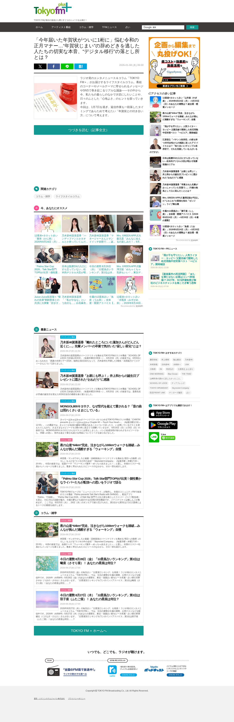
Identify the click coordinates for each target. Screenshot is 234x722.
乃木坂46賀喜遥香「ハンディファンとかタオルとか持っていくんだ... (75, 238)
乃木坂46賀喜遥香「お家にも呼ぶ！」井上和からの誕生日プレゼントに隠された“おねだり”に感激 (180, 174)
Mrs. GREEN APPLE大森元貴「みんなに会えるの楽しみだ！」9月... (129, 238)
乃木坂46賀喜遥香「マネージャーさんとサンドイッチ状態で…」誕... (102, 238)
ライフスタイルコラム (68, 196)
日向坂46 (165, 364)
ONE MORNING (157, 374)
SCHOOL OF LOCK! (158, 383)
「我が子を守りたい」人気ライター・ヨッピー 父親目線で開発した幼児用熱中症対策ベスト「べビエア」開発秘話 (180, 129)
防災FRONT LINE (157, 393)
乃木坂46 (189, 360)
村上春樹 (165, 360)
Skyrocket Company (180, 388)
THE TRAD (186, 374)
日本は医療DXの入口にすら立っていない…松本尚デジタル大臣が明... (75, 269)
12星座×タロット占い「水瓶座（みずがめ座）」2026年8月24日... (130, 299)
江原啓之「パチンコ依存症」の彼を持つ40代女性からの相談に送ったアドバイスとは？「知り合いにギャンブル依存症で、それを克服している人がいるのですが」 (174, 145)
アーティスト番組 (61, 27)
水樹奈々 (177, 364)
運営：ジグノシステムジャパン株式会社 (49, 699)
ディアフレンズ (178, 383)
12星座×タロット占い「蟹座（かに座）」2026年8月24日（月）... (47, 238)
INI (161, 369)
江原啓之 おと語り (185, 369)
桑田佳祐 (153, 360)
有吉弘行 (170, 369)
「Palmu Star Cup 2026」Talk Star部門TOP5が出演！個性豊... (47, 269)
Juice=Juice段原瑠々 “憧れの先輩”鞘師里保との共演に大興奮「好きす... (47, 299)
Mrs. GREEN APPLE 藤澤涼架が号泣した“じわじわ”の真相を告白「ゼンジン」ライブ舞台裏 (181, 201)
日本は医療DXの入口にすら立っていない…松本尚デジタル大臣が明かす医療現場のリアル (180, 161)
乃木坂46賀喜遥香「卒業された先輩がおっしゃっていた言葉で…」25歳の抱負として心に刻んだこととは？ (180, 187)
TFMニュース (109, 27)
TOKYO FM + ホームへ (89, 631)
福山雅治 (177, 360)
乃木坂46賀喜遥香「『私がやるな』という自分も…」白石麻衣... (75, 299)
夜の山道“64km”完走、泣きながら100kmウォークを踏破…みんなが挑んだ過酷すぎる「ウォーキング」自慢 (180, 116)
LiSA (187, 364)
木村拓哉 (153, 364)
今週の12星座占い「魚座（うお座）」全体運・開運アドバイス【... (102, 299)
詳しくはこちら (89, 350)
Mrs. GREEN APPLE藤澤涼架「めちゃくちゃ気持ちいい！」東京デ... (130, 269)
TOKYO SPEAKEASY (159, 388)
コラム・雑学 (86, 27)
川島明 (153, 369)
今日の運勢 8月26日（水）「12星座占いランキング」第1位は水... (101, 269)
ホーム (39, 27)
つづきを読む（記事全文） (88, 130)
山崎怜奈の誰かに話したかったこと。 (166, 378)
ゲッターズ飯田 (175, 393)
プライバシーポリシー (76, 699)
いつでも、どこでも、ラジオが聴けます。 (117, 652)
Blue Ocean (173, 374)
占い (127, 27)
